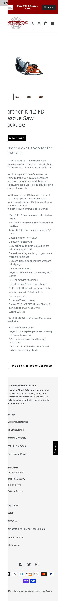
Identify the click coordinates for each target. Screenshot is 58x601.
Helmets (5, 3)
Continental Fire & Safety (23, 591)
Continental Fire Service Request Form (25, 529)
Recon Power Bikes (5, 67)
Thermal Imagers (5, 41)
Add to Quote (15, 138)
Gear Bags (5, 97)
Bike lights (5, 78)
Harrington (5, 48)
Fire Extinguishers (15, 429)
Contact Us (12, 521)
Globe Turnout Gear (5, 24)
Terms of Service (14, 537)
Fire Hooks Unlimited (5, 174)
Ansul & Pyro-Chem (16, 446)
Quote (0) (55, 448)
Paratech (5, 33)
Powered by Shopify (43, 591)
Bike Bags (5, 88)
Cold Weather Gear (5, 197)
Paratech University (16, 438)
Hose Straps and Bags (5, 110)
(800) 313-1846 (13, 485)
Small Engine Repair (16, 454)
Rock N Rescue (5, 152)
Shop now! (48, 7)
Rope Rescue (5, 186)
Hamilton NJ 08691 (15, 479)
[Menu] (52, 23)
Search (9, 512)
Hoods (5, 14)
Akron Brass (5, 56)
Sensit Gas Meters (5, 130)
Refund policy (13, 545)
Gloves (5, 9)
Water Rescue (5, 164)
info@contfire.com (15, 491)
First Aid (4, 142)
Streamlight (5, 121)
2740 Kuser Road (14, 472)
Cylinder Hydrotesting (17, 421)
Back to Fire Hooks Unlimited (31, 366)
